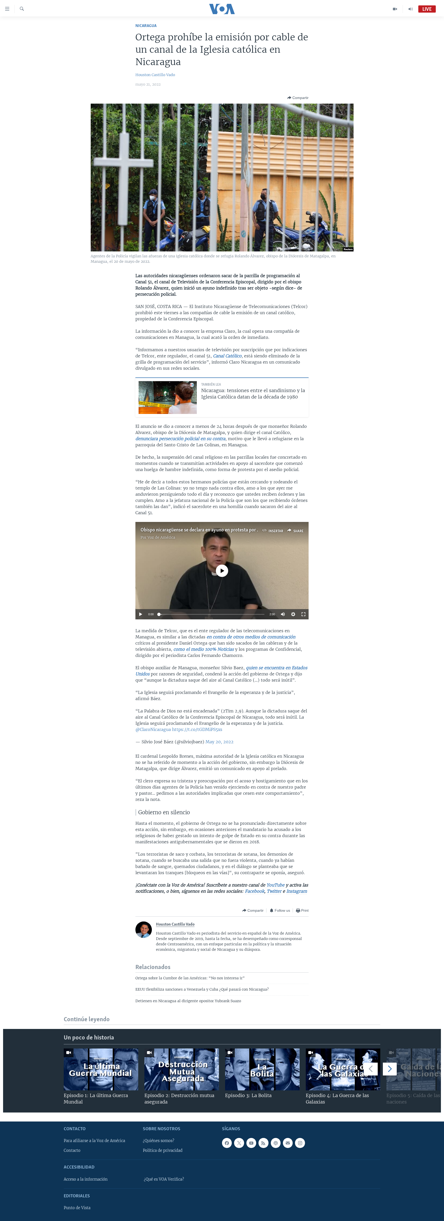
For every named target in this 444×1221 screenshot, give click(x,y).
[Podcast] (276, 1143)
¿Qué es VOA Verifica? (164, 1179)
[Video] (395, 9)
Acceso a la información (86, 1179)
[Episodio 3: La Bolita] (262, 1069)
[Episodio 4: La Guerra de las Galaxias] (343, 1069)
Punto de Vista (77, 1208)
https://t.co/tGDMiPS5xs (197, 729)
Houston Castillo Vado (155, 75)
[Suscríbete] (288, 1143)
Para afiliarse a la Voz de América (94, 1140)
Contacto (72, 1150)
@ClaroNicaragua (153, 729)
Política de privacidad (162, 1150)
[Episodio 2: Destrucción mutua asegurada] (181, 1069)
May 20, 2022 (220, 741)
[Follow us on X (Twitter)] (239, 1143)
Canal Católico (227, 355)
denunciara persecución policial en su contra (180, 438)
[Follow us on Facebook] (227, 1143)
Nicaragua (145, 26)
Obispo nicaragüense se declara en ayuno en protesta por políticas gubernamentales (226, 530)
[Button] (298, 98)
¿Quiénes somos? (158, 1140)
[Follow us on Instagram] (300, 1143)
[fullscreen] (303, 614)
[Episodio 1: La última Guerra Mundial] (101, 1069)
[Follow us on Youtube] (251, 1143)
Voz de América (161, 537)
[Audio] (410, 9)
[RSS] (263, 1143)
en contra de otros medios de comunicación (251, 636)
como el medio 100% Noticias (203, 649)
